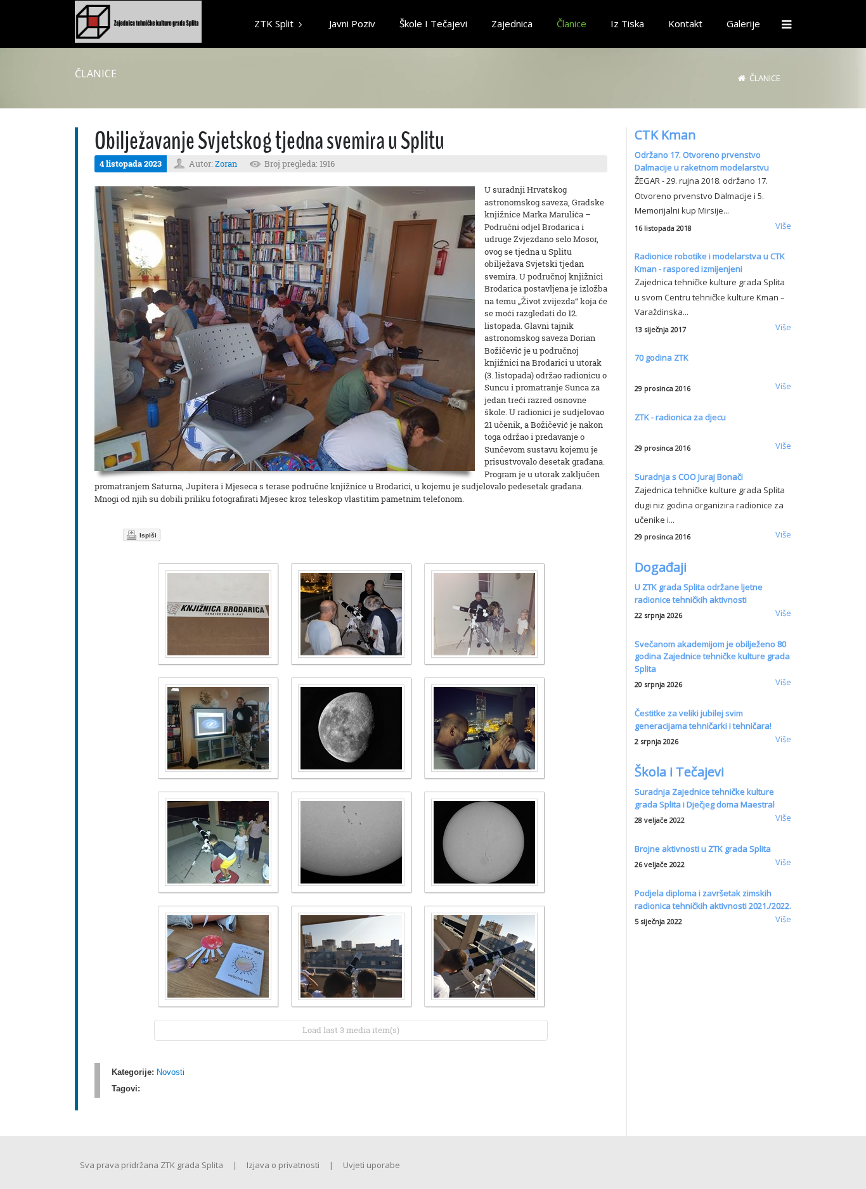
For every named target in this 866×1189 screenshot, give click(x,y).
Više (783, 225)
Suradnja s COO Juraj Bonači (689, 476)
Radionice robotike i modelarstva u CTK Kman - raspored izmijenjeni (710, 262)
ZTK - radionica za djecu (680, 417)
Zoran (226, 163)
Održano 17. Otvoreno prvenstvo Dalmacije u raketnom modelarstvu (702, 161)
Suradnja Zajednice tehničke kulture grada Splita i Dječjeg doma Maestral (705, 798)
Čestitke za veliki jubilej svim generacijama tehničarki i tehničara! (703, 719)
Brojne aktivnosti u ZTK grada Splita (703, 848)
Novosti (170, 1072)
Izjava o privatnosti (283, 1165)
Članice (764, 78)
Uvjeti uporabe (371, 1165)
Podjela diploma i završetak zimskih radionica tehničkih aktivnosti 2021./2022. (713, 899)
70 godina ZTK (661, 357)
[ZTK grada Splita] (138, 23)
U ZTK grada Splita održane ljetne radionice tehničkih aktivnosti (699, 593)
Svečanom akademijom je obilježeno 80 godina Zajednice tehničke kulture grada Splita (712, 656)
